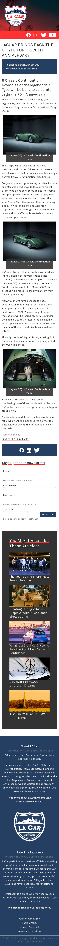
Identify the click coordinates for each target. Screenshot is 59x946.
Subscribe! (48, 514)
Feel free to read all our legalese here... (29, 907)
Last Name (9, 495)
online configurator (28, 407)
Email (6, 471)
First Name (9, 485)
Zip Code (8, 509)
